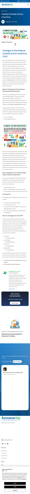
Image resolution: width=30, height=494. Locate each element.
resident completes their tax (16, 104)
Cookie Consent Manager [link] (7, 469)
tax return (10, 229)
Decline (15, 486)
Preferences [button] (24, 479)
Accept (15, 483)
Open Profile (12, 289)
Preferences (15, 490)
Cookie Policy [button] (19, 477)
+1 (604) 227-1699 (6, 1)
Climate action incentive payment (12, 264)
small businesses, (11, 80)
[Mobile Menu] (28, 4)
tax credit (10, 96)
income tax (23, 223)
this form (12, 161)
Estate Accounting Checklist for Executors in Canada (11, 335)
